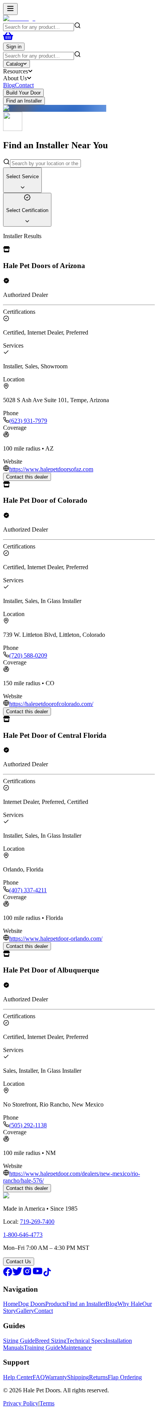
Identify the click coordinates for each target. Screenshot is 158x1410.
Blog (9, 85)
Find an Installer (24, 101)
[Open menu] (10, 9)
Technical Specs (85, 1340)
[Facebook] (7, 1274)
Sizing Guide (19, 1340)
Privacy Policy (20, 1403)
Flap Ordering (125, 1377)
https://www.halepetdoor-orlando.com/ (55, 938)
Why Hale (129, 1304)
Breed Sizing (50, 1340)
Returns (98, 1377)
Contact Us (18, 1261)
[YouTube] (37, 1274)
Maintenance (76, 1347)
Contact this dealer (27, 477)
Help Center (18, 1377)
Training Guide (42, 1347)
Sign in (13, 47)
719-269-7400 (37, 1221)
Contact (24, 85)
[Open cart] (8, 39)
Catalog (14, 64)
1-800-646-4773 (23, 1234)
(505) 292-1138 (28, 1125)
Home (10, 1304)
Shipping (78, 1377)
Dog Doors (31, 1304)
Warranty (56, 1377)
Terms (47, 1403)
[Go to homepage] (19, 18)
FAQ (39, 1377)
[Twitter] (17, 1274)
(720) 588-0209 (28, 655)
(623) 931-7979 (28, 421)
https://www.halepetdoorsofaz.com (51, 469)
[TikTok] (47, 1274)
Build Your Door (23, 93)
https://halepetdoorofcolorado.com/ (51, 704)
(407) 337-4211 (28, 890)
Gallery (25, 1310)
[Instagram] (27, 1274)
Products (55, 1304)
